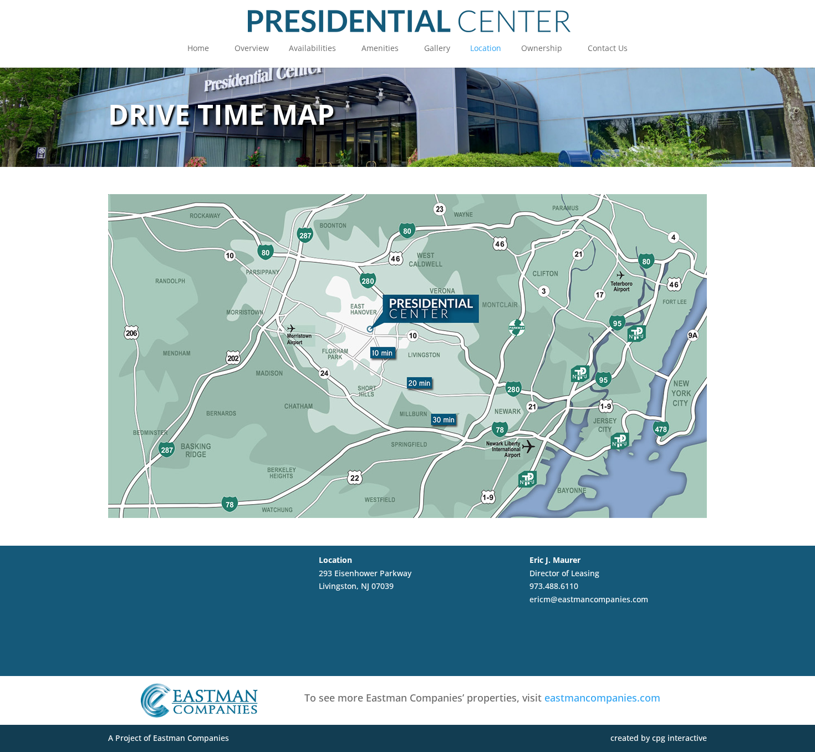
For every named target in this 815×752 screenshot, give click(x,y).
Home (198, 48)
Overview (252, 48)
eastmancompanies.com (602, 697)
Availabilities (312, 48)
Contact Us (608, 48)
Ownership (541, 48)
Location (485, 48)
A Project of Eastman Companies (168, 738)
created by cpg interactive (658, 738)
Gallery (437, 48)
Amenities (380, 48)
